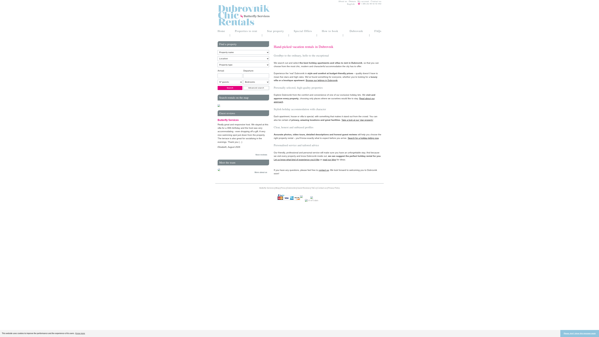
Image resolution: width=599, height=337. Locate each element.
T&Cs (314, 188)
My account (363, 1)
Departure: (248, 70)
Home (221, 31)
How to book (330, 31)
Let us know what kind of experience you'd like (296, 159)
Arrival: (221, 70)
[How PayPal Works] (288, 197)
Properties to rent (246, 31)
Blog (277, 188)
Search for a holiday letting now (363, 138)
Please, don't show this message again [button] (580, 333)
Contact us (376, 1)
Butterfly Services (267, 188)
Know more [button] (80, 333)
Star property (275, 31)
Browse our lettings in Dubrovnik (322, 80)
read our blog (329, 159)
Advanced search (256, 88)
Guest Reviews (303, 188)
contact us (324, 170)
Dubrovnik (291, 188)
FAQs (377, 31)
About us (342, 1)
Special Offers (303, 31)
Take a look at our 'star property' (357, 120)
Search (230, 88)
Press (283, 188)
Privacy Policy (334, 188)
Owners (352, 1)
